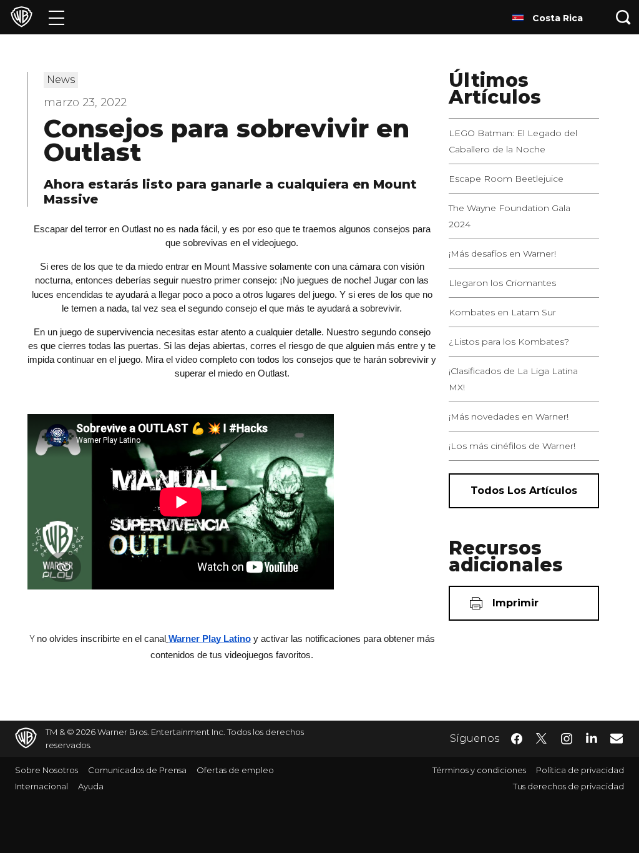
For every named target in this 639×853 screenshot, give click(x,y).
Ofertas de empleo (235, 770)
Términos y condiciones (479, 770)
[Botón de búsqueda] (623, 17)
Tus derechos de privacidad (568, 786)
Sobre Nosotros (46, 770)
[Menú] (56, 17)
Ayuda (91, 786)
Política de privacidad (580, 770)
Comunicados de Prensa (137, 770)
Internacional (41, 786)
